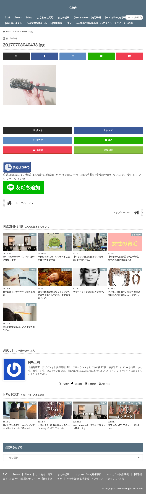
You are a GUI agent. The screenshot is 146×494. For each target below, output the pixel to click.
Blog (69, 23)
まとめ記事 (63, 17)
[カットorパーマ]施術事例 (87, 17)
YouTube (106, 384)
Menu (29, 17)
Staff (7, 17)
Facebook (78, 384)
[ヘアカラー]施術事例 (116, 17)
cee (73, 7)
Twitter (65, 384)
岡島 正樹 (34, 362)
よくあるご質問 (45, 17)
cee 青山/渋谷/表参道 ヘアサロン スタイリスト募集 (104, 23)
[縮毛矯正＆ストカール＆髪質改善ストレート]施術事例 (33, 23)
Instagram (92, 384)
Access (18, 17)
